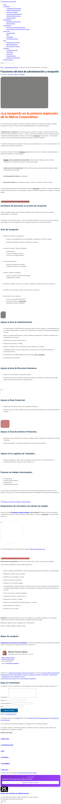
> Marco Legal (5, 738)
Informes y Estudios (12, 12)
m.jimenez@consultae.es (12, 663)
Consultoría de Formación (14, 8)
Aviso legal (10, 54)
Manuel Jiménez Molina (8, 657)
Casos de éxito (11, 33)
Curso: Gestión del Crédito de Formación (18, 29)
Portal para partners (12, 39)
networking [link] (45, 514)
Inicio (5, 4)
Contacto (6, 48)
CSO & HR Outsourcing (7, 659)
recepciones (45, 674)
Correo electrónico (6, 703)
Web (2, 706)
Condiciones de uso (12, 50)
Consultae (21, 74)
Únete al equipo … (9, 59)
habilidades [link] (22, 152)
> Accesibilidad (5, 763)
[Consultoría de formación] (8, 1)
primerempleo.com (39, 549)
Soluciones (7, 6)
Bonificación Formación (13, 42)
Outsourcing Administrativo (14, 14)
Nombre (3, 700)
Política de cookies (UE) (13, 58)
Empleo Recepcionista (7, 674)
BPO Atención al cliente (13, 46)
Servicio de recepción (28, 673)
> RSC (2, 751)
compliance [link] (41, 354)
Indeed (31, 549)
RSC (8, 35)
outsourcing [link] (22, 301)
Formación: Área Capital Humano (16, 27)
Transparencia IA (11, 56)
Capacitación (7, 25)
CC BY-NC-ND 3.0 (11, 714)
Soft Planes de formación (14, 21)
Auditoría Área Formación (14, 10)
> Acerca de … (5, 769)
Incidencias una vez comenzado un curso (13, 676)
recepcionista (53, 674)
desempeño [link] (36, 135)
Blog (5, 40)
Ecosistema (10, 37)
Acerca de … (7, 31)
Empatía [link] (6, 160)
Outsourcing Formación (11, 67)
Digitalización (7, 20)
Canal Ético (10, 52)
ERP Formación (11, 23)
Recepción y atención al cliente (20, 512)
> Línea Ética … (5, 757)
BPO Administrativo (12, 44)
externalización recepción (21, 674)
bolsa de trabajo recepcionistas (50, 673)
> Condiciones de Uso (7, 745)
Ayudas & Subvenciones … (14, 16)
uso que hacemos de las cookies (27, 772)
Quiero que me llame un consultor (31, 782)
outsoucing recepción (35, 674)
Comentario (4, 697)
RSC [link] (36, 354)
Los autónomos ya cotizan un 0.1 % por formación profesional (18, 678)
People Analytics (11, 18)
